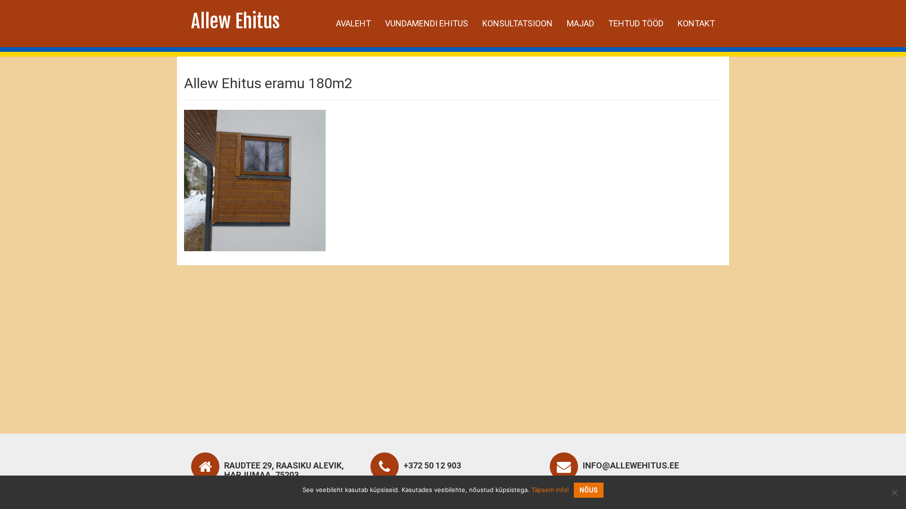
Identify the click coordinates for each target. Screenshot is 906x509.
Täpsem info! (550, 489)
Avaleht (353, 23)
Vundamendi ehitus (426, 23)
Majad (580, 23)
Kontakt (696, 23)
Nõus (588, 490)
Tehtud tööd (635, 23)
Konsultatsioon (517, 23)
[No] (894, 492)
